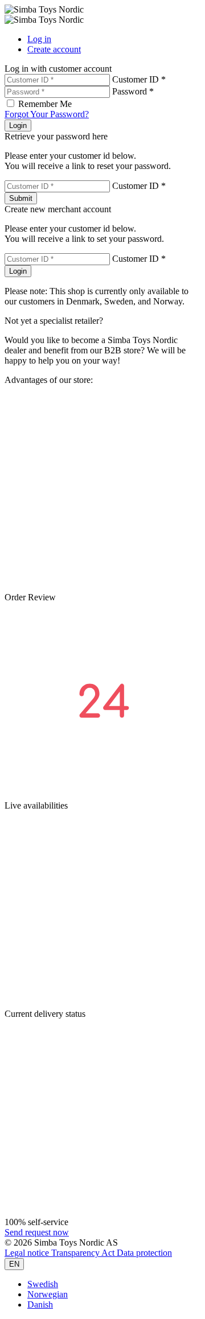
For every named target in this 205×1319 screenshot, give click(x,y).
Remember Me (45, 104)
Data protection (144, 1253)
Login (18, 125)
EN (14, 1264)
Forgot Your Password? (47, 114)
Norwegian (47, 1294)
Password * (133, 91)
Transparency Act (84, 1253)
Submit (20, 198)
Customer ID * (139, 79)
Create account (54, 49)
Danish (40, 1304)
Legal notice (28, 1253)
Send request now (37, 1232)
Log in (39, 39)
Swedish (42, 1284)
